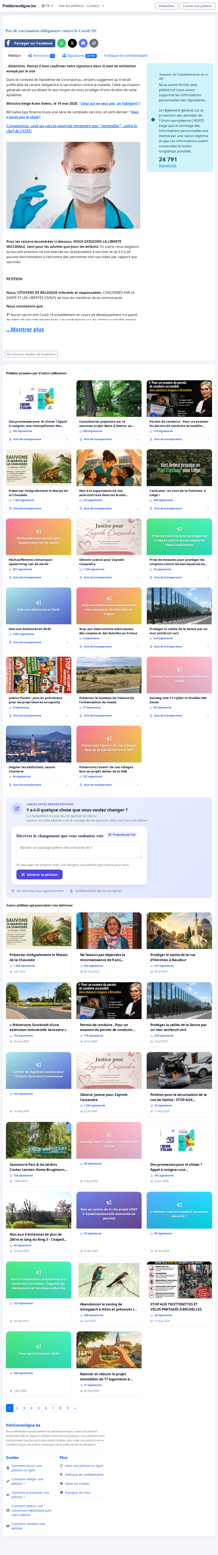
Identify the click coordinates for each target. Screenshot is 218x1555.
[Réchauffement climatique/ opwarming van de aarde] (38, 550)
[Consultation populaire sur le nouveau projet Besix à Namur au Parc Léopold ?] (109, 412)
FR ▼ (50, 5)
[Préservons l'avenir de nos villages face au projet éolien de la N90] (109, 758)
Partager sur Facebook (33, 43)
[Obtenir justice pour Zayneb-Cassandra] (109, 550)
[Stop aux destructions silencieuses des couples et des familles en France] (109, 619)
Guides (12, 1457)
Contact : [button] (94, 6)
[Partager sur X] (72, 43)
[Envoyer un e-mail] (83, 43)
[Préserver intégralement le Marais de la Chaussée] (38, 481)
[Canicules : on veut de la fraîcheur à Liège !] (179, 481)
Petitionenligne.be (19, 6)
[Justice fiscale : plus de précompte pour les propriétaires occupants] (38, 689)
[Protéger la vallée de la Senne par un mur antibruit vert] (179, 619)
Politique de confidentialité (125, 55)
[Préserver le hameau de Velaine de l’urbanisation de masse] (109, 689)
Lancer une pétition (197, 6)
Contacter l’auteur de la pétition (33, 354)
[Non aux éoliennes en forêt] (38, 617)
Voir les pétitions (71, 6)
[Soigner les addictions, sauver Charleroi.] (38, 758)
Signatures (80, 55)
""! (109, 103)
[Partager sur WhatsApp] (61, 43)
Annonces (42, 55)
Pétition (14, 55)
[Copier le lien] (93, 43)
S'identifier (166, 6)
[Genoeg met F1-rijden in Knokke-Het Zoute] (179, 689)
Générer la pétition (42, 874)
